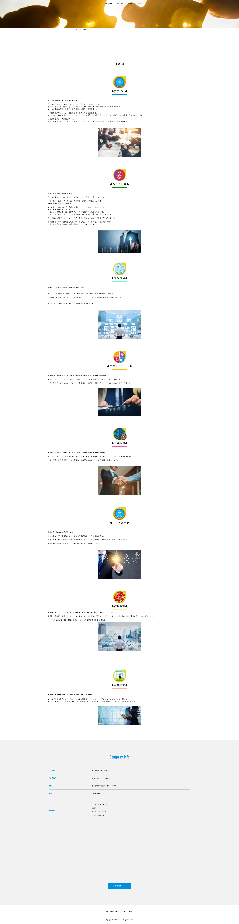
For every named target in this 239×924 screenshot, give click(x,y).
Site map (123, 911)
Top (107, 911)
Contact (130, 911)
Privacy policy (114, 911)
